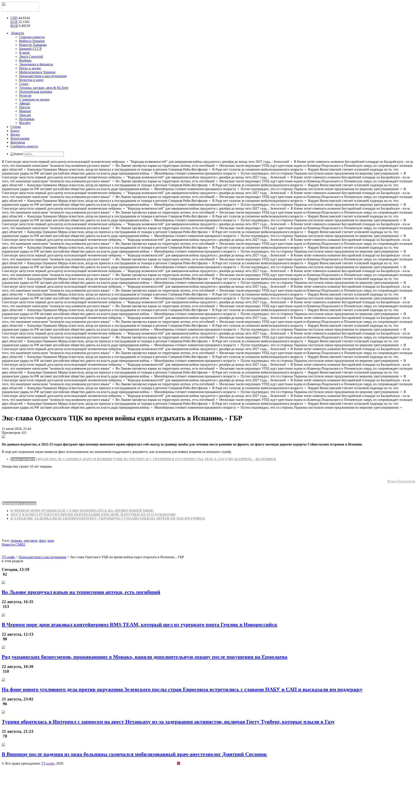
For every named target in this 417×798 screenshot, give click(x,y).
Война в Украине (32, 41)
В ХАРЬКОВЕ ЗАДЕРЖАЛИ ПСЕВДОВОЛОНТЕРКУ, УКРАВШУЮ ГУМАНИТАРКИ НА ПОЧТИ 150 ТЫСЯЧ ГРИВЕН (107, 518)
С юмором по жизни (34, 99)
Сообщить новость (24, 146)
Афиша (24, 103)
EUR (14, 22)
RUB (14, 26)
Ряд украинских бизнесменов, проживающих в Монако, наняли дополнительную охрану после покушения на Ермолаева (144, 657)
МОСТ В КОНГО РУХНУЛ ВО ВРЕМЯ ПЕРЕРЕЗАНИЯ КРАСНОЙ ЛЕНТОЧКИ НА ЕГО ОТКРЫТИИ (92, 514)
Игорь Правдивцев (401, 481)
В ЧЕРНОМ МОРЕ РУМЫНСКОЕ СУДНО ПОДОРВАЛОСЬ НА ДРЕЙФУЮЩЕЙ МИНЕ (82, 510)
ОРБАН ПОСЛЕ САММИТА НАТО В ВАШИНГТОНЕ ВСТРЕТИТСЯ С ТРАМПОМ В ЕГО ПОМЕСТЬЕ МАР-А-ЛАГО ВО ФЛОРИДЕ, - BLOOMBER (156, 459)
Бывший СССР (30, 49)
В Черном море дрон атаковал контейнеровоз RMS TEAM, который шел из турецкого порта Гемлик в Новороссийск (139, 624)
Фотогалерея (19, 138)
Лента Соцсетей (31, 56)
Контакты (17, 142)
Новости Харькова (33, 45)
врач (51, 540)
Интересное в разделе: (19, 503)
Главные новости (32, 37)
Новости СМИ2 (13, 544)
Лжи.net (25, 115)
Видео (15, 134)
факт (42, 540)
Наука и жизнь (30, 68)
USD (14, 18)
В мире (24, 52)
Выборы (25, 60)
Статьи (15, 127)
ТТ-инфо (48, 763)
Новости (17, 33)
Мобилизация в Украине (37, 72)
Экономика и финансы (36, 64)
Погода (24, 107)
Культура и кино (31, 80)
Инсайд (24, 123)
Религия (25, 95)
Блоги (14, 130)
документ (30, 540)
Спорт (23, 84)
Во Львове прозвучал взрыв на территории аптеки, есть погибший (81, 592)
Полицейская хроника (35, 91)
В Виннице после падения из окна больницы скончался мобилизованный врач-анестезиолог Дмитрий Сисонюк (134, 754)
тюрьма (16, 540)
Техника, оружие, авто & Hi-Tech (43, 88)
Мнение (25, 111)
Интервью (26, 119)
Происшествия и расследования (42, 76)
